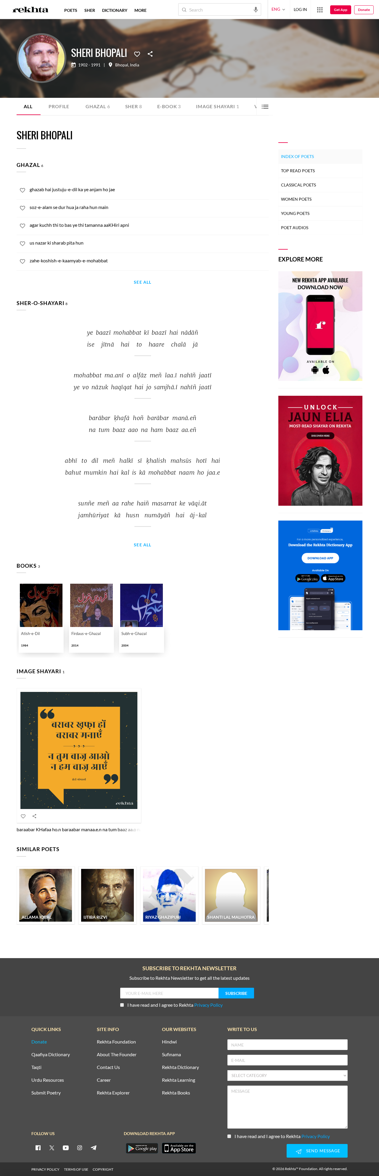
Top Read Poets (298, 170)
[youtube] (65, 1147)
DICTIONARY (114, 10)
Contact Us (108, 1067)
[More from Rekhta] (319, 9)
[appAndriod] (142, 1148)
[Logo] (30, 10)
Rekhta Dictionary (180, 1067)
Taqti (36, 1067)
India (134, 65)
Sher (133, 106)
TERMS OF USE (76, 1169)
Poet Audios (294, 227)
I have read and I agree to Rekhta (175, 1005)
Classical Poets (298, 184)
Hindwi (169, 1041)
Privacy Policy (208, 1005)
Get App (340, 9)
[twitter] (52, 1147)
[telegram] (93, 1147)
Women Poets (296, 199)
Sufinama (171, 1054)
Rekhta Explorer (113, 1092)
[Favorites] (137, 53)
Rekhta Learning (178, 1080)
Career (104, 1080)
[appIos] (179, 1148)
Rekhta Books (176, 1092)
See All (142, 282)
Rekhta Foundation (116, 1041)
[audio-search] (256, 9)
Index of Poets (297, 156)
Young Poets (295, 213)
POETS (70, 10)
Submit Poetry (46, 1092)
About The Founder (116, 1054)
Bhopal (121, 65)
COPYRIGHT (103, 1169)
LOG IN (300, 9)
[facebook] (38, 1147)
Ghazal (98, 106)
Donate (364, 9)
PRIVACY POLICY (45, 1169)
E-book (169, 106)
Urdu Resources (47, 1080)
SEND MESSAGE (323, 1150)
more (140, 10)
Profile (59, 106)
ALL (28, 106)
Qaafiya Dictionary (50, 1054)
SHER (89, 10)
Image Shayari (217, 106)
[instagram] (79, 1147)
